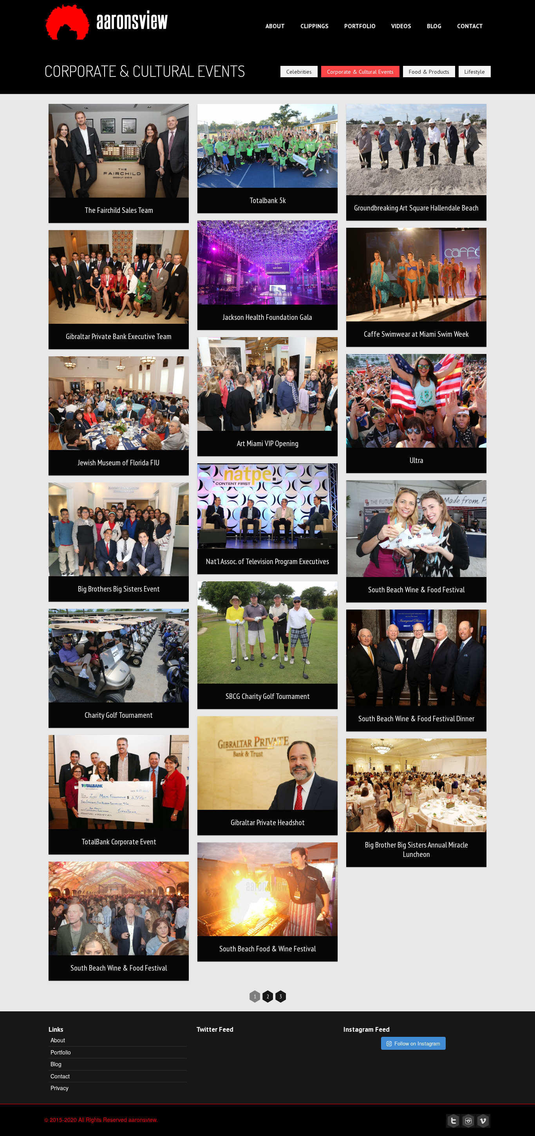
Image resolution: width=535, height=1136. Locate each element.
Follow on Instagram (417, 1043)
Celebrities (299, 71)
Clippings (314, 26)
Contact (470, 26)
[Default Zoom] (119, 151)
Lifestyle (475, 71)
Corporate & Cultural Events (360, 71)
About (275, 26)
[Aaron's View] (108, 19)
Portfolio (360, 26)
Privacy (60, 1088)
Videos (401, 26)
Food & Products (429, 71)
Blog (434, 26)
